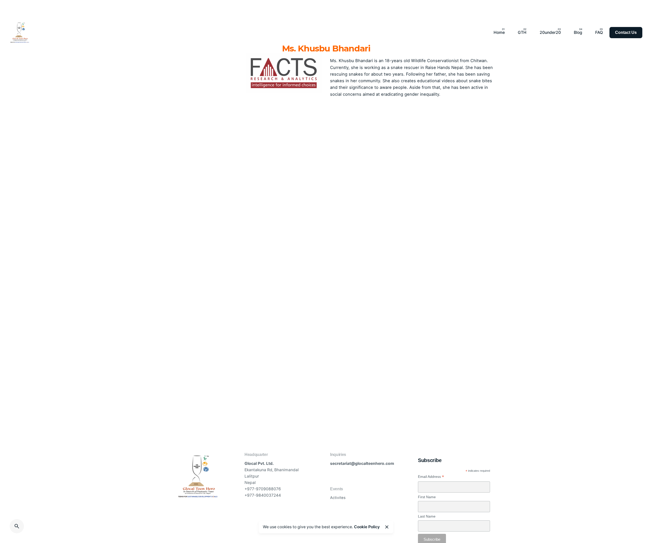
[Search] (17, 526)
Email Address (431, 476)
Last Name (427, 516)
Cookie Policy (367, 526)
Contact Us (626, 32)
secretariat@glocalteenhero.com (362, 463)
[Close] (387, 527)
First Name (427, 497)
